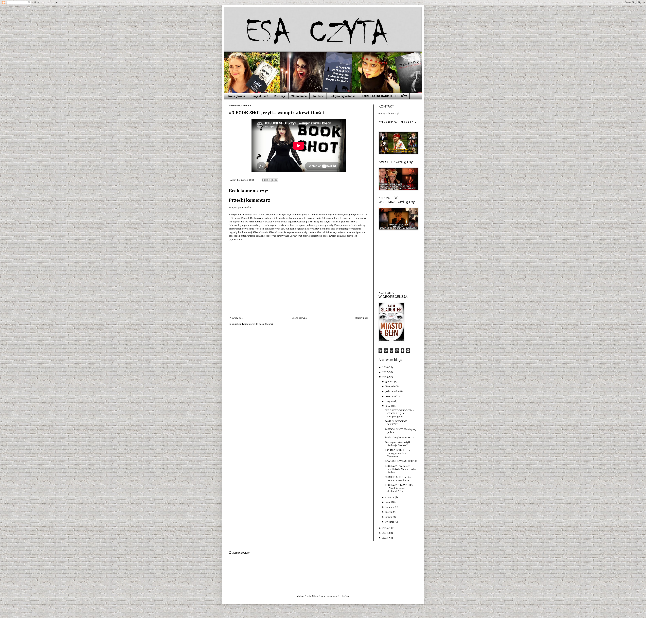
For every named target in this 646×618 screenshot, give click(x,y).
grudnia (389, 381)
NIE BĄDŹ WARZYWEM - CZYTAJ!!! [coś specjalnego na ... (399, 413)
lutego (389, 517)
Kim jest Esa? (259, 96)
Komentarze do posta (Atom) (257, 324)
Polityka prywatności (343, 96)
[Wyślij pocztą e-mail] (263, 180)
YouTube (318, 96)
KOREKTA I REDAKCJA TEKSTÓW (384, 96)
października (392, 391)
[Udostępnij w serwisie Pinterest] (276, 180)
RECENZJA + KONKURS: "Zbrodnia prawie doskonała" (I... (399, 488)
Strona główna (235, 96)
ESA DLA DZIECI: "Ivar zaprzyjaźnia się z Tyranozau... (398, 453)
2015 (385, 528)
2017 (385, 372)
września (390, 396)
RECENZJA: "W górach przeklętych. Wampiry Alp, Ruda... (400, 469)
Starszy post (361, 317)
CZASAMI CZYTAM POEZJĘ (401, 461)
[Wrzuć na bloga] (266, 180)
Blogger (345, 596)
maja (388, 502)
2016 (385, 377)
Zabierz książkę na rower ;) (399, 437)
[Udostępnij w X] (270, 180)
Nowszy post (236, 317)
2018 (385, 367)
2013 (385, 537)
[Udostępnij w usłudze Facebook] (273, 180)
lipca (388, 406)
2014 (385, 533)
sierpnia (389, 401)
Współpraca (299, 96)
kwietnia (390, 507)
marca (388, 511)
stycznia (390, 521)
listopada (390, 386)
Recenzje (280, 96)
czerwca (390, 497)
